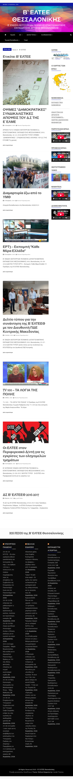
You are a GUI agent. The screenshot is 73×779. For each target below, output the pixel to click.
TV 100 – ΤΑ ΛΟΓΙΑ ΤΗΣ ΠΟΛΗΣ (20, 392)
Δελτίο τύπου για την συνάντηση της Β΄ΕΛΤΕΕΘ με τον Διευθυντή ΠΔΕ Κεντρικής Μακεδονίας (24, 325)
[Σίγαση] (66, 141)
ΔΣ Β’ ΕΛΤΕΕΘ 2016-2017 (21, 495)
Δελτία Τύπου (31, 35)
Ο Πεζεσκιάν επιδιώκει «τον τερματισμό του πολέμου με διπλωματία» (30, 659)
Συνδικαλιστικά (46, 35)
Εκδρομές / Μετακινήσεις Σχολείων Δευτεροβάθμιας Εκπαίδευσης (53, 652)
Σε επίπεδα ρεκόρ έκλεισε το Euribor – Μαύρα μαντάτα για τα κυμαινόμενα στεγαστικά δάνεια (31, 641)
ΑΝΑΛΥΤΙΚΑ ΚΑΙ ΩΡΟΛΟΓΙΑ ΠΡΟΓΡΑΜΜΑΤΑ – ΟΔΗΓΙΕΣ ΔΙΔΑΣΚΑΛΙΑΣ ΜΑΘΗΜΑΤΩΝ (59, 117)
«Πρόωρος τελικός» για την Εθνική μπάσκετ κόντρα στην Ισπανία (30, 698)
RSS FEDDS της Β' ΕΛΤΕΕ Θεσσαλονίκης (36, 533)
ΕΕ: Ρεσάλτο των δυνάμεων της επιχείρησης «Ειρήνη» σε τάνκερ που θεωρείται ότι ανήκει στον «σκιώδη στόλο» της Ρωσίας (31, 718)
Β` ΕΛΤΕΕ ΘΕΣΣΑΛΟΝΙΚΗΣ (36, 16)
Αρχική (12, 35)
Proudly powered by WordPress (20, 772)
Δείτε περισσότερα (8, 145)
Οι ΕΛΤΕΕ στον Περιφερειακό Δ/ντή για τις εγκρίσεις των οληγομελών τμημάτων (24, 454)
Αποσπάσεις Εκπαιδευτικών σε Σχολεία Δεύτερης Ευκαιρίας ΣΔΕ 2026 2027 (54, 560)
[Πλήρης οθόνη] (68, 141)
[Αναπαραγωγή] (54, 141)
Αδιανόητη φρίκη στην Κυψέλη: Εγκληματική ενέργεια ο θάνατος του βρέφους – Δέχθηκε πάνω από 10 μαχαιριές (31, 559)
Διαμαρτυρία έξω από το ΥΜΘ (22, 195)
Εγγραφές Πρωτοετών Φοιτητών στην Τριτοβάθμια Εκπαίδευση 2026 (54, 575)
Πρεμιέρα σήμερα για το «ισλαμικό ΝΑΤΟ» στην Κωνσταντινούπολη (31, 626)
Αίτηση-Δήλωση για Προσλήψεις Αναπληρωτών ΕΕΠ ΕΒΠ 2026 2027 (53, 716)
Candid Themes (58, 772)
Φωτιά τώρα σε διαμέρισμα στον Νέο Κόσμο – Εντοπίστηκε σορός (30, 739)
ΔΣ (20, 35)
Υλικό (26, 40)
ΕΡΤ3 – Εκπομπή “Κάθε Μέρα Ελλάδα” (21, 249)
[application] (60, 137)
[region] (60, 178)
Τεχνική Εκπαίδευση (11, 40)
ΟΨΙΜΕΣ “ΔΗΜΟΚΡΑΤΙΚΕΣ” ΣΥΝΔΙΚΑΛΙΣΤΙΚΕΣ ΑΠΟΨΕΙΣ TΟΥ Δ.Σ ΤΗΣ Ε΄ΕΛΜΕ (24, 116)
